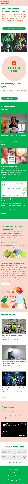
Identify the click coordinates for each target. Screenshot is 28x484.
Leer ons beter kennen (14, 28)
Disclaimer (14, 472)
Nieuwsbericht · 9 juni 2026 (11, 339)
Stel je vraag (14, 480)
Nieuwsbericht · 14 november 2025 (13, 392)
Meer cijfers (9, 98)
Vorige (2, 397)
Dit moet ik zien (6, 284)
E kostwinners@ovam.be (14, 475)
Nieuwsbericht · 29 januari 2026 (12, 365)
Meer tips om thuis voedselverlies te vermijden (12, 417)
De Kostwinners (14, 469)
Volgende (6, 397)
